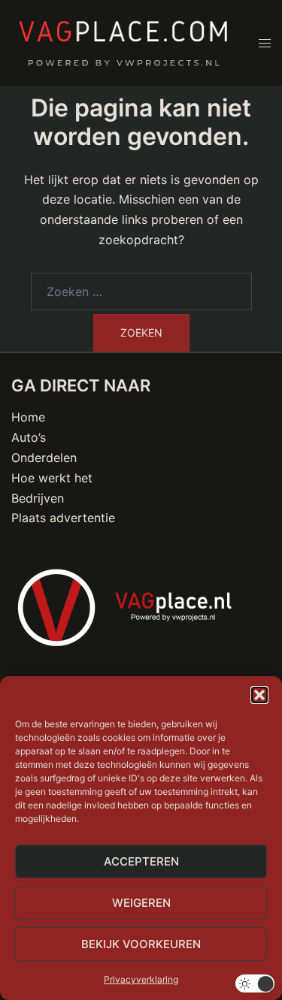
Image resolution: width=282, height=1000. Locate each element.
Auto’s (28, 437)
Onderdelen (44, 457)
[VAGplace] (123, 42)
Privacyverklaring (141, 979)
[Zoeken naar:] (141, 291)
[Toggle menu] (265, 43)
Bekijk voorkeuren (141, 944)
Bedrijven (37, 498)
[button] (259, 694)
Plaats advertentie (63, 517)
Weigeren (141, 903)
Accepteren (141, 861)
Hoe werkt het (51, 477)
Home (28, 416)
